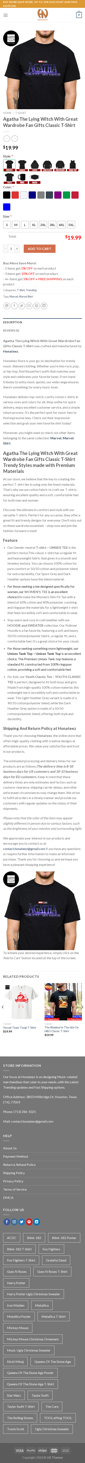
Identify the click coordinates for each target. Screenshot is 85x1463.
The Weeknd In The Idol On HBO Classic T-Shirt (62, 1029)
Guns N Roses (17, 1271)
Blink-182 (34, 1238)
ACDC (11, 1238)
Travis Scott (15, 1429)
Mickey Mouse (17, 1328)
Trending (31, 290)
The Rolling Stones (20, 1418)
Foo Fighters (51, 1249)
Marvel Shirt (26, 296)
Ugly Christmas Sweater (52, 1429)
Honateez (10, 351)
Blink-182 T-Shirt (19, 1249)
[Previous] (3, 1015)
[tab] (42, 322)
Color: (8, 187)
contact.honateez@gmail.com (24, 849)
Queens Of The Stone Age (52, 1361)
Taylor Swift (40, 1395)
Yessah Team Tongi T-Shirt (19, 1027)
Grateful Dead (56, 1260)
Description (12, 322)
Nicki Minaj (15, 1361)
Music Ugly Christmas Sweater (29, 1350)
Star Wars (14, 1395)
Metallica (42, 1305)
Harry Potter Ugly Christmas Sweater (33, 1294)
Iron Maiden (15, 1305)
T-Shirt (21, 113)
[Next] (82, 1015)
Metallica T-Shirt (53, 1316)
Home (7, 113)
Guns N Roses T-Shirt (52, 1271)
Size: (7, 216)
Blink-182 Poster (64, 1238)
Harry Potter (16, 1283)
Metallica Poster (19, 1316)
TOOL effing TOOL (58, 1418)
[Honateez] (42, 15)
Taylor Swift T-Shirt (21, 1406)
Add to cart (39, 249)
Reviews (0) (11, 330)
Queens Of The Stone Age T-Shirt (30, 1384)
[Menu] (5, 15)
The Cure (51, 1406)
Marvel (14, 296)
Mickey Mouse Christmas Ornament (33, 1339)
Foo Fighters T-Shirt (21, 1260)
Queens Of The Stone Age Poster (30, 1373)
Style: (8, 156)
